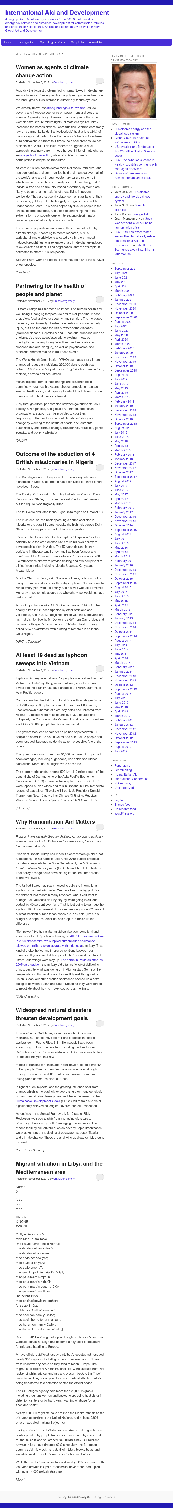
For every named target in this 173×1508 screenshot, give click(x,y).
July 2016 (121, 538)
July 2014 (121, 645)
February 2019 (124, 401)
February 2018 (124, 454)
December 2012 (125, 729)
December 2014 (125, 623)
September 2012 (126, 742)
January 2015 (124, 618)
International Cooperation (132, 779)
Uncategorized (124, 787)
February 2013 (124, 720)
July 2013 (121, 698)
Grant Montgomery (64, 82)
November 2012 (125, 733)
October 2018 (124, 419)
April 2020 (121, 339)
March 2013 (123, 716)
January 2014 (124, 671)
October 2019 (124, 366)
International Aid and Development (57, 12)
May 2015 (121, 600)
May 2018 (121, 441)
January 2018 (124, 459)
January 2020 (124, 352)
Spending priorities (52, 42)
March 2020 (123, 344)
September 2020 (126, 317)
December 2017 (125, 463)
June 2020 (122, 330)
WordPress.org (125, 813)
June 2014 (122, 649)
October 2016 (124, 525)
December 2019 (125, 357)
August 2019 (123, 375)
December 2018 (125, 410)
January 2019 (124, 406)
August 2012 (123, 747)
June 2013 (122, 702)
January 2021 (124, 299)
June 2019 (122, 383)
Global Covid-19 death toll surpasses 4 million (132, 140)
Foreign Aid (26, 42)
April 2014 (121, 658)
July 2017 (121, 485)
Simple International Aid (87, 42)
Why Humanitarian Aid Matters (55, 821)
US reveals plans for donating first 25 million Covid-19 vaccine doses (136, 151)
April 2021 (121, 286)
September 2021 (126, 268)
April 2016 (121, 552)
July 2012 (121, 751)
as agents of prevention (35, 155)
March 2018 (123, 450)
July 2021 (121, 273)
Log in (119, 800)
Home (8, 42)
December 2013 (125, 676)
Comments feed (125, 809)
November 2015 (125, 574)
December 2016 (125, 516)
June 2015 (122, 596)
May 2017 (121, 494)
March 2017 (123, 503)
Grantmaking (123, 770)
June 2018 (122, 437)
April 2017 (121, 499)
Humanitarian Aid (126, 774)
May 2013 (121, 707)
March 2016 (123, 556)
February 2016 (124, 561)
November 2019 (125, 361)
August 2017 (123, 481)
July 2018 (121, 432)
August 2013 (123, 693)
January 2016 (124, 565)
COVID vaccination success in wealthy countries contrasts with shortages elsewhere (136, 164)
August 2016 (123, 534)
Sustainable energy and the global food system (133, 131)
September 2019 (126, 370)
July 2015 (121, 592)
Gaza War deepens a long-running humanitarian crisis (133, 175)
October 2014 (124, 631)
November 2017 (125, 468)
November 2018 (125, 414)
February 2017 (124, 507)
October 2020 (124, 313)
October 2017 (124, 472)
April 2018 (121, 445)
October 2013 (124, 685)
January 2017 (124, 512)
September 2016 (126, 530)
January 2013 (124, 724)
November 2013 (125, 680)
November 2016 (125, 521)
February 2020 (124, 348)
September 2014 (126, 636)
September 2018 (126, 423)
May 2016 (121, 547)
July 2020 (121, 326)
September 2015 (126, 583)
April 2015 (121, 605)
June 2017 (122, 490)
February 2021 (124, 295)
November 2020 (125, 308)
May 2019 (121, 388)
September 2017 (126, 476)
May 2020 (121, 335)
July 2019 (121, 379)
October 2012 (124, 738)
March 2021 (123, 290)
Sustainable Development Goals (38, 1101)
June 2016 (122, 543)
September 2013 (126, 689)
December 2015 (125, 569)
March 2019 (123, 397)
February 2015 (124, 614)
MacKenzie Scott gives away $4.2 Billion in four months (135, 249)
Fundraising (122, 765)
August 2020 (123, 321)
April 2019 (121, 392)
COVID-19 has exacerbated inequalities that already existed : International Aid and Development (136, 238)
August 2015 (123, 587)
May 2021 (121, 282)
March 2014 (123, 662)
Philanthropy (123, 783)
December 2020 (125, 304)
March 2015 (123, 609)
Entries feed (123, 804)
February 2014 (124, 667)
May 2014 (121, 654)
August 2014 (123, 640)
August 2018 (123, 428)
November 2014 (125, 627)
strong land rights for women (65, 107)
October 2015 (124, 578)
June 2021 (122, 277)
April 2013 (121, 711)
